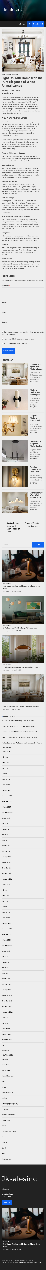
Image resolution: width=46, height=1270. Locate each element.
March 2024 (6, 912)
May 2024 (5, 901)
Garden (4, 1087)
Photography (6, 1120)
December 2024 (7, 862)
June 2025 (5, 829)
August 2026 (6, 751)
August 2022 (6, 1017)
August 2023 (6, 951)
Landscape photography (10, 1104)
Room (4, 1137)
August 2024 (6, 884)
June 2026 (5, 763)
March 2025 (6, 846)
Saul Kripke (5, 90)
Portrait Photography (9, 1131)
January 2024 (6, 923)
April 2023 (5, 973)
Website (4, 322)
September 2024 (7, 879)
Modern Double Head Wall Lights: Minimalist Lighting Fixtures (35, 396)
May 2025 (5, 835)
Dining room (6, 1070)
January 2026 (6, 790)
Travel (4, 1148)
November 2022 (7, 1001)
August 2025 (6, 818)
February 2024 (6, 918)
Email (4, 312)
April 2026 (5, 774)
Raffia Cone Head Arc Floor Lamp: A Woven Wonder (20, 628)
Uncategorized (6, 1159)
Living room (5, 1109)
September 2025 (7, 812)
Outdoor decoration (8, 1115)
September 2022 (7, 1012)
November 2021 (7, 1040)
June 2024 (5, 896)
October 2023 (6, 940)
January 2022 (6, 1034)
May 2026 (5, 768)
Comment (6, 286)
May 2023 (5, 968)
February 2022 (6, 1028)
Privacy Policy (6, 1196)
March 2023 (6, 979)
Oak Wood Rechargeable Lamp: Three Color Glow (18, 721)
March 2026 (6, 779)
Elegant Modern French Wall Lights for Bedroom (35, 420)
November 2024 (7, 868)
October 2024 (6, 873)
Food (3, 1081)
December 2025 (7, 796)
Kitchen (4, 1098)
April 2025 (5, 840)
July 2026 (5, 757)
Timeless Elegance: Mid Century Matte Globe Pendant (21, 667)
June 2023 (5, 962)
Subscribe (6, 1202)
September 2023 (7, 945)
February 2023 (6, 984)
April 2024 (5, 907)
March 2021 (6, 1051)
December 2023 (7, 929)
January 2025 (6, 857)
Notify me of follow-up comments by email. (19, 339)
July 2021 (5, 1045)
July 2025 (5, 823)
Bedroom (5, 1059)
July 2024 (5, 890)
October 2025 (6, 807)
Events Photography (8, 1076)
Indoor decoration (7, 1092)
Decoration (5, 1065)
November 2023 (7, 934)
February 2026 (6, 785)
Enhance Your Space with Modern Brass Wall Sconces (36, 367)
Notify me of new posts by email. (15, 343)
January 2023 (6, 990)
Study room (5, 1142)
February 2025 (6, 851)
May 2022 (5, 1023)
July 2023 (5, 956)
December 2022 (7, 995)
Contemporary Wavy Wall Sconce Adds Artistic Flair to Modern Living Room (36, 498)
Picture (4, 1126)
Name (4, 302)
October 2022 (6, 1006)
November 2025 (7, 801)
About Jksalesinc (7, 1194)
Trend (3, 1153)
